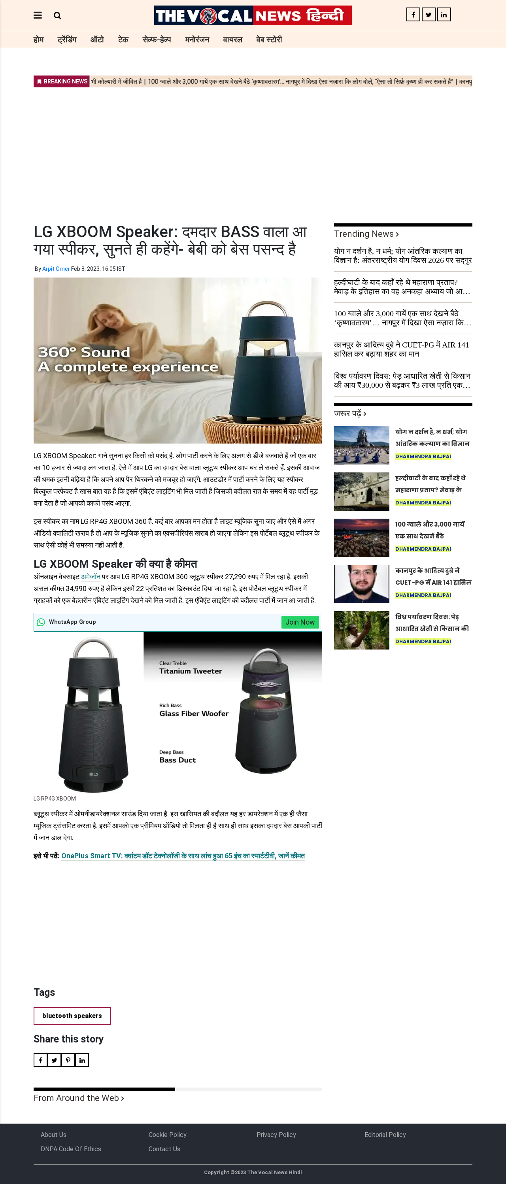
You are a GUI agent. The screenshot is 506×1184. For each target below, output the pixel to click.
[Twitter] (428, 15)
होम (38, 39)
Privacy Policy (276, 1135)
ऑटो (97, 39)
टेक (123, 39)
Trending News (364, 234)
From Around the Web (76, 1098)
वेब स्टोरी (269, 39)
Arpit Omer (56, 269)
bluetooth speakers (72, 1016)
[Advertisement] (253, 150)
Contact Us (164, 1149)
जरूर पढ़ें (347, 413)
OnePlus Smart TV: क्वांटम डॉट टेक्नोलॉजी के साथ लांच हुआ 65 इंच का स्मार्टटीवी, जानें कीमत (183, 856)
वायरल (232, 39)
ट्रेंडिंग (67, 39)
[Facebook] (413, 15)
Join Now (300, 622)
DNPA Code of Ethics (71, 1149)
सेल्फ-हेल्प (157, 39)
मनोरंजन (197, 39)
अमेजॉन (90, 576)
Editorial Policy (385, 1135)
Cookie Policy (168, 1135)
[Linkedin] (444, 15)
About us (53, 1135)
